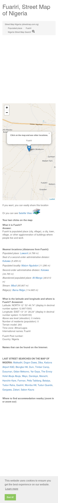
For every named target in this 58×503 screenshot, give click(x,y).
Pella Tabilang (34, 380)
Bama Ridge (18, 290)
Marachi (43, 376)
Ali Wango (37, 277)
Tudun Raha (8, 385)
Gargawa (7, 389)
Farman (22, 380)
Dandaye (33, 376)
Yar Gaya (35, 371)
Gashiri (20, 385)
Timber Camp (42, 367)
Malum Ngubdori (29, 265)
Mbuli (14, 285)
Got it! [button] (10, 497)
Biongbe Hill (22, 367)
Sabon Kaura (27, 389)
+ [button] (7, 108)
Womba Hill (30, 385)
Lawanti (24, 253)
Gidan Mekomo (21, 371)
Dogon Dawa (30, 362)
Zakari (16, 389)
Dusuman (7, 371)
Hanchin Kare (9, 380)
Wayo (25, 376)
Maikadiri (17, 362)
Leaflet (52, 199)
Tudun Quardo (45, 385)
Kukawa (6, 260)
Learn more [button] (11, 488)
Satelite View (25, 213)
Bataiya (46, 380)
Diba (40, 362)
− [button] (7, 113)
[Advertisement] (29, 72)
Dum (31, 367)
